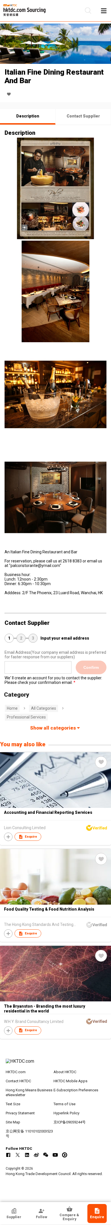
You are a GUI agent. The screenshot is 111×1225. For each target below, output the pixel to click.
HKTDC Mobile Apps (70, 1081)
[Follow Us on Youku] (64, 1154)
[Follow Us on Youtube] (55, 1154)
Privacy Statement (20, 1113)
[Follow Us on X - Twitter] (17, 1154)
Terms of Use (64, 1104)
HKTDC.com (16, 1072)
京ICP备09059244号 (70, 1122)
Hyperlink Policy (66, 1113)
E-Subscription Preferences (76, 1090)
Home (12, 708)
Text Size (13, 1104)
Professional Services (26, 717)
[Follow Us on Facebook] (8, 1154)
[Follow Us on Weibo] (36, 1154)
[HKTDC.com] (56, 1064)
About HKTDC (65, 1072)
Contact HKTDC (18, 1081)
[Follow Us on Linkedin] (27, 1154)
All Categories (43, 708)
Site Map (13, 1122)
